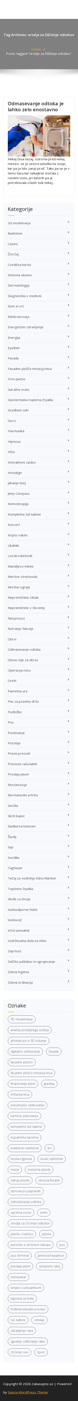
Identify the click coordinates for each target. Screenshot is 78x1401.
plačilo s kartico (22, 1234)
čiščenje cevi (19, 1352)
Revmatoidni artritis (23, 795)
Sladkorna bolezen (22, 826)
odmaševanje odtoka (26, 1202)
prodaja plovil (20, 1266)
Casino (13, 244)
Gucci (12, 420)
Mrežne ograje (19, 587)
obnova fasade (49, 1180)
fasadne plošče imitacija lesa (31, 1073)
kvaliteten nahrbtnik (25, 1148)
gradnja (49, 1084)
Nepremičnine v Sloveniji (26, 608)
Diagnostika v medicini (24, 296)
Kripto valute (18, 535)
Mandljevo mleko (21, 566)
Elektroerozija (18, 316)
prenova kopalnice (51, 1255)
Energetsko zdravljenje (25, 327)
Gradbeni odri (18, 410)
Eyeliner (14, 348)
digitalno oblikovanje (25, 1051)
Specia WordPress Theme (28, 1392)
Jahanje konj (17, 483)
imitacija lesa (20, 1094)
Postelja (14, 743)
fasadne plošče (22, 1062)
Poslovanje (16, 733)
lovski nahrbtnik (52, 1159)
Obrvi (12, 639)
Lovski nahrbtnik (20, 556)
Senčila (13, 805)
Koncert (14, 524)
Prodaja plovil (18, 774)
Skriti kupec (16, 816)
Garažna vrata (18, 389)
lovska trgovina (21, 1159)
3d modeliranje (19, 223)
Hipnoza (14, 441)
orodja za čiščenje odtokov (30, 1223)
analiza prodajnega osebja (30, 1030)
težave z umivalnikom (26, 1288)
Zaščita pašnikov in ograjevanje (31, 961)
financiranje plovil (23, 1084)
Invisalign (15, 472)
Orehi (12, 680)
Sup (10, 847)
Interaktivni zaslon (22, 462)
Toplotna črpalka (20, 889)
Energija (14, 337)
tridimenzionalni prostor (28, 1309)
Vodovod (14, 920)
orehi (43, 1212)
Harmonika (16, 431)
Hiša (11, 452)
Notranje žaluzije (20, 628)
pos (62, 1245)
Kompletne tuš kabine (24, 514)
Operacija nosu (19, 670)
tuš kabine (18, 1320)
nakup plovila (20, 1180)
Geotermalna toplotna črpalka (30, 400)
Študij (12, 837)
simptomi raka (49, 1266)
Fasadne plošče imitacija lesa (30, 368)
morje (15, 1170)
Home (36, 49)
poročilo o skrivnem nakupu (31, 1245)
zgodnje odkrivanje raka (28, 1341)
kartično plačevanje (24, 1116)
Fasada (13, 358)
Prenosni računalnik (22, 764)
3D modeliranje (22, 1019)
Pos (11, 722)
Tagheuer (15, 868)
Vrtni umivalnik (18, 930)
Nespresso (16, 618)
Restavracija (17, 785)
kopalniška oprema (24, 1137)
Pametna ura (17, 691)
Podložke (15, 712)
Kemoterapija (18, 504)
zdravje (39, 1320)
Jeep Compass (19, 493)
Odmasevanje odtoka (24, 649)
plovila (46, 1234)
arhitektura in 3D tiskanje (28, 1041)
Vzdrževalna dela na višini (27, 941)
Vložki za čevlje (19, 899)
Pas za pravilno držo (23, 701)
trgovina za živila (22, 1298)
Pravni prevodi (19, 753)
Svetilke (14, 857)
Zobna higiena (18, 972)
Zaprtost (14, 951)
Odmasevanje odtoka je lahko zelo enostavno (36, 106)
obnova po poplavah (26, 1191)
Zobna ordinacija (20, 982)
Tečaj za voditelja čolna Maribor (32, 878)
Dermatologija (19, 285)
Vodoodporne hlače (22, 909)
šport (41, 1352)
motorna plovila (39, 1170)
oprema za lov (21, 1212)
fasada (53, 1051)
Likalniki (13, 545)
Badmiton (15, 233)
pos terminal (20, 1255)
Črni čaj (13, 254)
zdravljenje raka (22, 1331)
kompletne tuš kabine (26, 1127)
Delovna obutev (20, 275)
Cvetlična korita (19, 264)
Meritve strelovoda (22, 576)
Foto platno (16, 379)
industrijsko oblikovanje (27, 1105)
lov (49, 1148)
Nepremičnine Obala (23, 597)
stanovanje (18, 1277)
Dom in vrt (16, 306)
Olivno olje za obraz (23, 660)
